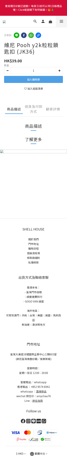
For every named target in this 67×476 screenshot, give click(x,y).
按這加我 (37, 401)
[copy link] (38, 35)
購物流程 (33, 248)
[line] (16, 35)
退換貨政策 (33, 253)
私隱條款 (33, 262)
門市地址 (33, 244)
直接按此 (41, 391)
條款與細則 (33, 258)
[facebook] (24, 35)
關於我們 (33, 239)
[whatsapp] (31, 35)
